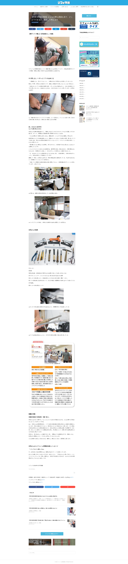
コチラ (71, 477)
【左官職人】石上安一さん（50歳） (35, 522)
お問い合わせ (65, 6)
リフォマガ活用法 (54, 6)
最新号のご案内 (44, 6)
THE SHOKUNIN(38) (32, 469)
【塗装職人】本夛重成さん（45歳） (35, 510)
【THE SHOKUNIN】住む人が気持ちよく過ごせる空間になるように (43, 508)
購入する (89, 16)
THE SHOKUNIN (35, 22)
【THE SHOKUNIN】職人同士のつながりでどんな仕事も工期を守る (43, 496)
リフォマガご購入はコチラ (51, 534)
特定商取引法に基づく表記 (87, 6)
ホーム (36, 6)
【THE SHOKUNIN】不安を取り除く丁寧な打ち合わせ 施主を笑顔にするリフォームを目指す (48, 520)
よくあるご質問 (74, 6)
